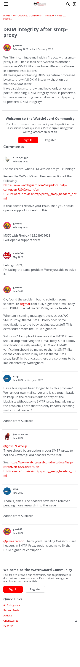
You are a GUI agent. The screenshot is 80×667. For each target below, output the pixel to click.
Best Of (8, 626)
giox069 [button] (17, 45)
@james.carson (13, 541)
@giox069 (10, 446)
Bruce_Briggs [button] (20, 157)
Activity (7, 615)
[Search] (68, 4)
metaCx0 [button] (18, 253)
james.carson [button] (21, 434)
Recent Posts (11, 610)
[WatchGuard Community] (40, 4)
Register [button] (50, 140)
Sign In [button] (28, 140)
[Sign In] (74, 4)
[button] (7, 47)
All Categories (11, 605)
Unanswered (40, 620)
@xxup (22, 446)
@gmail (25, 304)
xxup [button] (16, 376)
